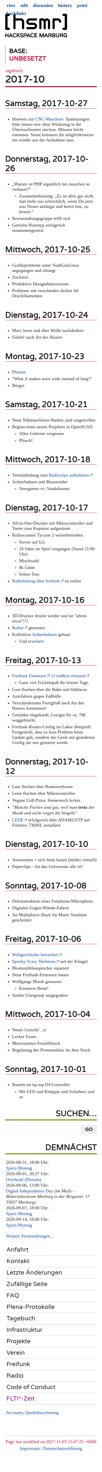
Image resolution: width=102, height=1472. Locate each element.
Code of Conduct (30, 1387)
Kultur (18, 627)
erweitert (36, 641)
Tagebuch (14, 70)
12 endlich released (68, 675)
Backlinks (16, 13)
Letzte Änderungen (34, 1272)
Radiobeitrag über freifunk (36, 580)
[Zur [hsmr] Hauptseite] (36, 28)
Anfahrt (17, 1249)
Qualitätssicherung (42, 1412)
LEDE (18, 819)
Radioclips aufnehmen (69, 475)
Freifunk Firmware (29, 675)
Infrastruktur (24, 1330)
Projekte (18, 1341)
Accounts (14, 1412)
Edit (24, 5)
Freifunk (18, 1364)
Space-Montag (19, 1167)
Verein (15, 1352)
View (11, 5)
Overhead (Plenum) (23, 1179)
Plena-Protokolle (30, 1307)
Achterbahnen (44, 634)
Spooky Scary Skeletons (34, 961)
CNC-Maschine (49, 119)
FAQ (12, 1295)
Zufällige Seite (27, 1284)
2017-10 (25, 79)
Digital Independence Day (29, 1190)
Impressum (30, 1448)
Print (82, 5)
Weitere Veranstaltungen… (30, 1235)
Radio (15, 1375)
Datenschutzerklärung (62, 1448)
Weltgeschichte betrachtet (35, 954)
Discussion (43, 5)
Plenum (19, 371)
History (65, 5)
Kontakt (17, 1261)
